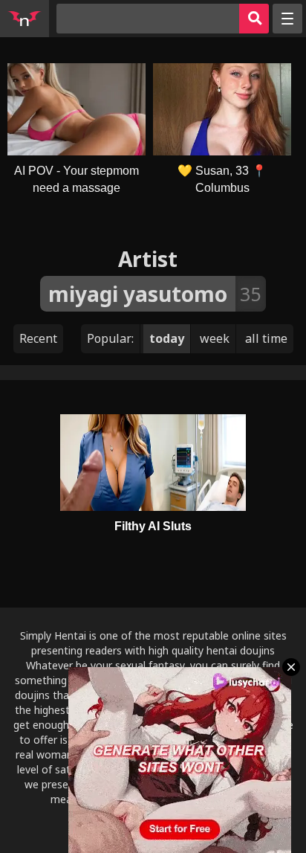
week (215, 338)
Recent (38, 338)
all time (266, 338)
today (166, 338)
